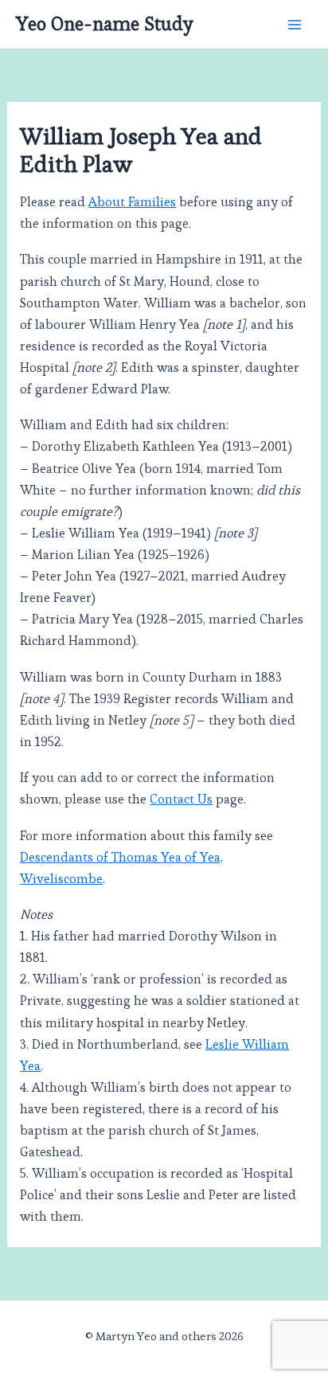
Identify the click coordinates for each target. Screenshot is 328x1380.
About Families (132, 202)
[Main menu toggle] (294, 24)
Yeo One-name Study (104, 24)
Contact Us (181, 799)
